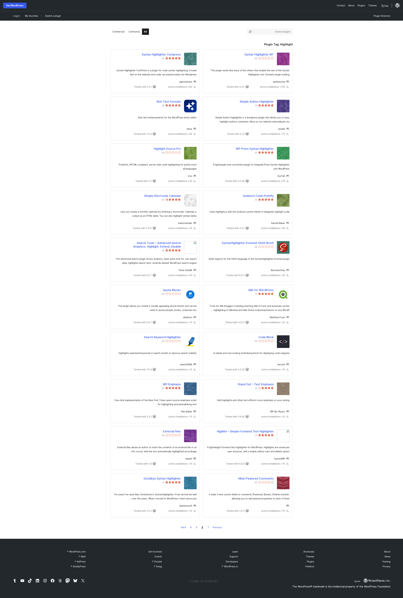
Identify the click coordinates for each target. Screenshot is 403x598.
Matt (82, 556)
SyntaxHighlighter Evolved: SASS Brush (248, 243)
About (387, 551)
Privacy (386, 566)
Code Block (266, 337)
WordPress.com (76, 551)
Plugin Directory (382, 15)
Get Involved (155, 551)
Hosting (386, 561)
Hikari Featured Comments (256, 478)
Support (234, 556)
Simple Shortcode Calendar (162, 195)
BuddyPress (78, 566)
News (387, 556)
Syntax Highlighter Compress (161, 54)
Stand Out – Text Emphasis (256, 384)
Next (183, 527)
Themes (310, 556)
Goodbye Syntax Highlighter (162, 478)
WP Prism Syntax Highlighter (255, 148)
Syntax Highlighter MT (259, 54)
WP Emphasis (172, 384)
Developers (232, 561)
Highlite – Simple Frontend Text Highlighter (245, 431)
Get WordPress (14, 5)
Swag (157, 566)
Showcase (308, 551)
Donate (156, 561)
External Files (172, 431)
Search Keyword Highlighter (162, 337)
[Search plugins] (250, 32)
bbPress (80, 561)
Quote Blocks (172, 290)
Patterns (309, 566)
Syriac (357, 581)
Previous (217, 527)
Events (158, 556)
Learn (235, 551)
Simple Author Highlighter (257, 101)
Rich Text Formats (169, 101)
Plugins (310, 561)
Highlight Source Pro (167, 148)
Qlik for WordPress (261, 290)
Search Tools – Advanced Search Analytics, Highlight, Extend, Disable (157, 244)
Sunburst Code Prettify (258, 195)
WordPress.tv (229, 566)
